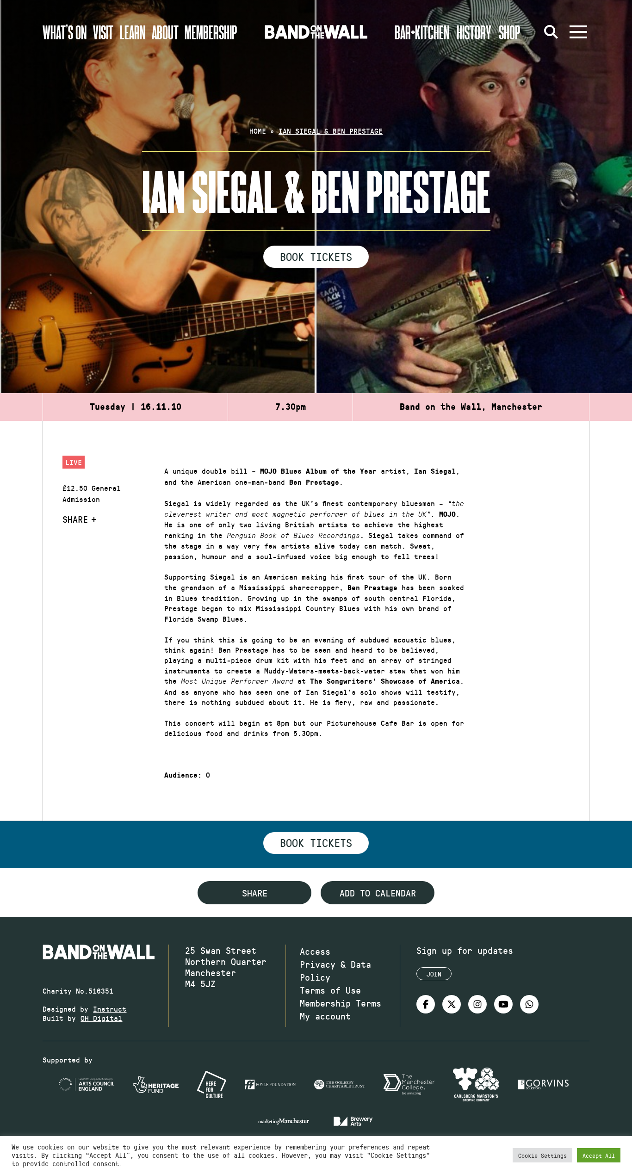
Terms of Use (330, 990)
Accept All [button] (598, 1155)
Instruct (109, 1008)
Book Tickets (316, 256)
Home (257, 131)
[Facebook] (425, 1004)
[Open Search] (551, 32)
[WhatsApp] (529, 1004)
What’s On (65, 32)
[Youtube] (503, 1004)
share (254, 893)
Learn (132, 32)
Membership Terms (340, 1003)
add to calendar (378, 893)
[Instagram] (477, 1004)
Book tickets (316, 842)
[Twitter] (451, 1004)
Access (315, 951)
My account (325, 1016)
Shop (509, 32)
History (474, 32)
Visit (103, 32)
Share (75, 519)
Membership (211, 32)
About (165, 32)
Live (73, 462)
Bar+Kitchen (422, 32)
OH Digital (101, 1018)
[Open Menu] (578, 32)
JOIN (434, 974)
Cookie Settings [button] (542, 1155)
